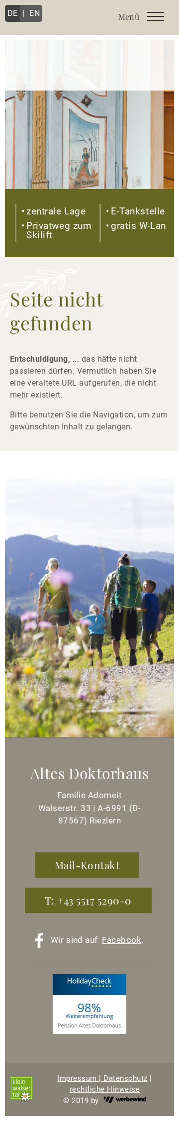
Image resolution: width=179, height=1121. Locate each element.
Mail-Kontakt (87, 865)
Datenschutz (125, 1078)
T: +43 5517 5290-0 (88, 900)
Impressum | (80, 1078)
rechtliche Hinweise (105, 1089)
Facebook (121, 940)
